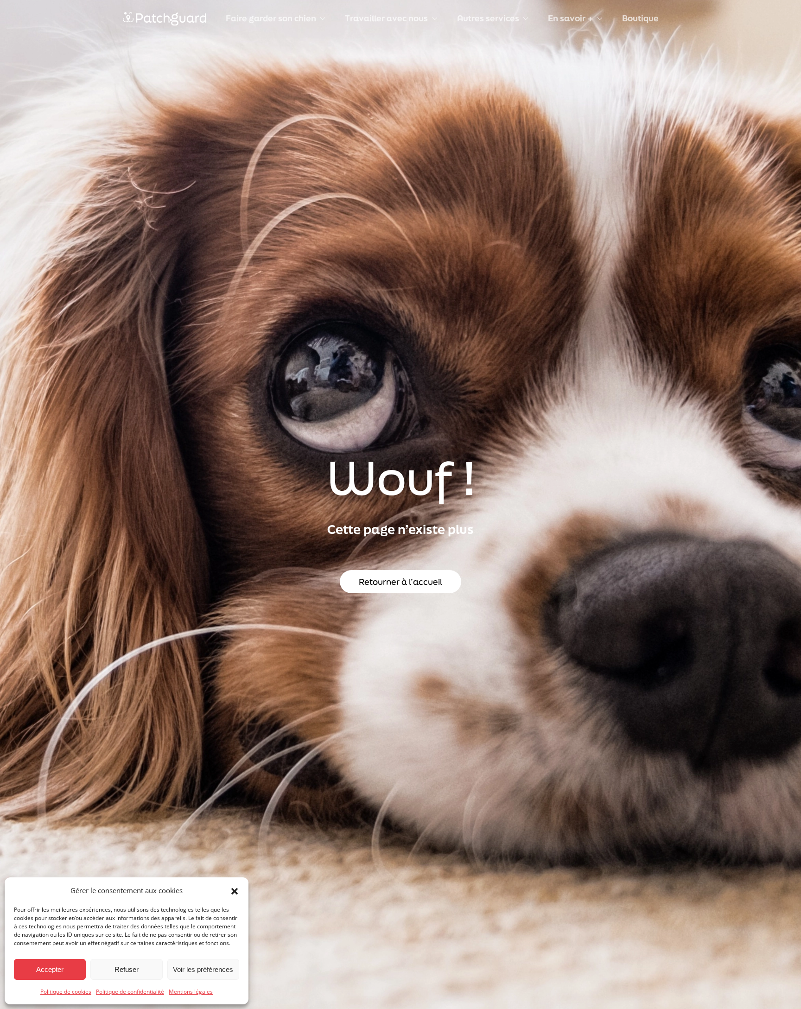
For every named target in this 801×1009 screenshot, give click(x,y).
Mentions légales (191, 992)
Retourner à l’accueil (400, 581)
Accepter (50, 969)
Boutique (640, 18)
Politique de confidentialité (130, 992)
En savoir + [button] (570, 18)
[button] (234, 890)
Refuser (126, 969)
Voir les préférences (203, 969)
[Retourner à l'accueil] (164, 18)
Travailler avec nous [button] (386, 18)
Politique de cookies (65, 992)
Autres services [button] (488, 18)
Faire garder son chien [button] (271, 18)
